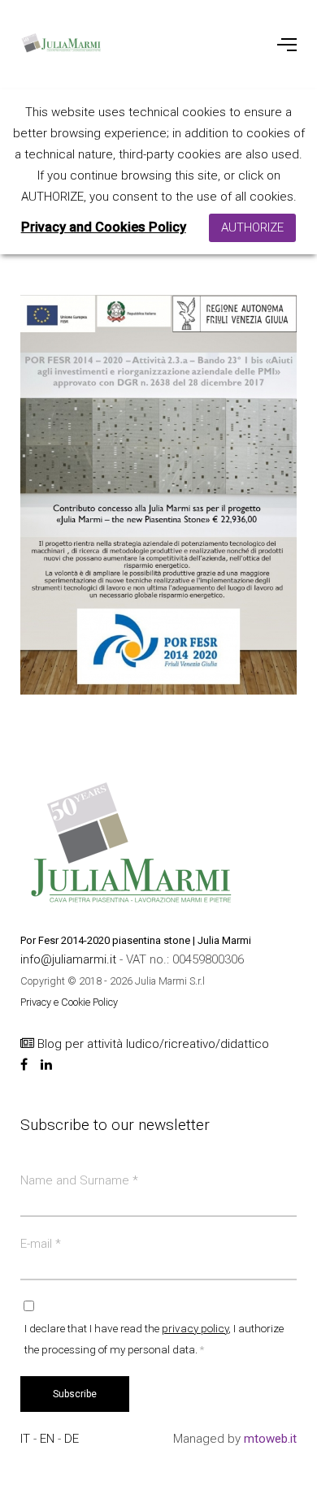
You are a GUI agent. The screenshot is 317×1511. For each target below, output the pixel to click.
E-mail (40, 1243)
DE (71, 1438)
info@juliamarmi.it (69, 959)
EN (49, 1438)
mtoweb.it (270, 1438)
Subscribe (75, 1394)
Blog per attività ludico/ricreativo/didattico (151, 1044)
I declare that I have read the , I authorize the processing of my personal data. (154, 1339)
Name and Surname (79, 1180)
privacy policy (195, 1328)
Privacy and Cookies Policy (103, 227)
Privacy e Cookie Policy (69, 1002)
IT (26, 1438)
